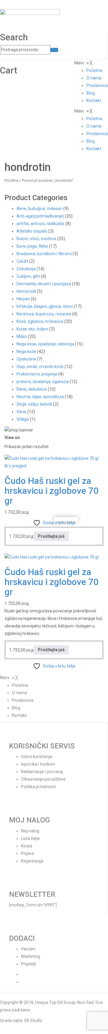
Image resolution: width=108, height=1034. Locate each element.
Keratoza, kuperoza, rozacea (43, 313)
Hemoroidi (26, 291)
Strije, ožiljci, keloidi (34, 404)
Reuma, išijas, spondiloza (40, 396)
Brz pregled (15, 465)
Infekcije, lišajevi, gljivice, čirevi (44, 306)
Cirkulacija (26, 268)
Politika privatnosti (38, 786)
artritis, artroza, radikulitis (40, 223)
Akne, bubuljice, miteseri (39, 208)
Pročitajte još (51, 536)
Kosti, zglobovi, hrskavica (39, 321)
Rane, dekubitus (31, 389)
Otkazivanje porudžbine (43, 779)
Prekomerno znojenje (36, 374)
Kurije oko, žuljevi (32, 329)
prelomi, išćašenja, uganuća (42, 381)
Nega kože (26, 351)
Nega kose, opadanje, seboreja (45, 344)
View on (12, 437)
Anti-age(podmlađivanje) (40, 216)
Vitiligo (22, 419)
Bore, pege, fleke (32, 246)
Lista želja (30, 838)
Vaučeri (28, 948)
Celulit (22, 261)
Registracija (32, 861)
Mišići (21, 336)
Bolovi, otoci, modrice (36, 238)
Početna (11, 180)
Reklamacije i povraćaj (42, 771)
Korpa (26, 846)
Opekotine (26, 359)
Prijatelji (28, 963)
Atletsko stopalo (31, 231)
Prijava (27, 853)
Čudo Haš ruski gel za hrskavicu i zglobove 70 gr (51, 490)
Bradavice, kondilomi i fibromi (44, 253)
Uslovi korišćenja (36, 756)
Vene (21, 411)
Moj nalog (30, 830)
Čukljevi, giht (28, 276)
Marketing (30, 956)
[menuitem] (94, 70)
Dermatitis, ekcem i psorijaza (43, 283)
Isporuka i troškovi (38, 764)
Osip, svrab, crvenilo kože (40, 366)
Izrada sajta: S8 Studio (21, 1020)
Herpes (23, 298)
